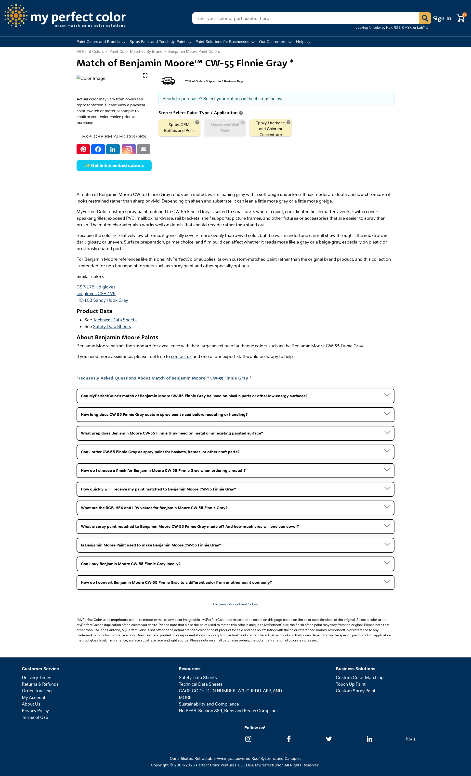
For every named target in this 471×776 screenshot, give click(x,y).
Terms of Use (35, 717)
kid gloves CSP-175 (96, 293)
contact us (181, 356)
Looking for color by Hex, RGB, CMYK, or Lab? (390, 27)
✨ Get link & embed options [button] (114, 165)
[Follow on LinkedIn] (369, 738)
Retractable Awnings (213, 758)
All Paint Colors (90, 51)
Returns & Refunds (40, 684)
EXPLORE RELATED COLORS (114, 136)
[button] (425, 18)
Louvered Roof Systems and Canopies (267, 758)
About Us (31, 704)
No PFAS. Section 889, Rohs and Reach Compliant (228, 710)
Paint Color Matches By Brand (136, 51)
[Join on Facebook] (289, 738)
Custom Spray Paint (355, 690)
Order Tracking (37, 690)
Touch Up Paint (351, 684)
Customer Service (40, 668)
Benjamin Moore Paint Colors (194, 51)
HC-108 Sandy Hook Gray (102, 300)
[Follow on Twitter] (329, 738)
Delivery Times (36, 677)
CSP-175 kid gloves (96, 286)
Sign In (442, 18)
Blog (410, 738)
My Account (33, 697)
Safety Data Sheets (112, 326)
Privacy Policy (35, 710)
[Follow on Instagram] (248, 738)
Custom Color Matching (360, 677)
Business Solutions (355, 668)
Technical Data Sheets (115, 319)
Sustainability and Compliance (209, 704)
